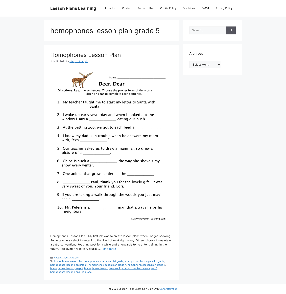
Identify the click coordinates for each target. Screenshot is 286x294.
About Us (110, 8)
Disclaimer (189, 8)
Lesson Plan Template (66, 257)
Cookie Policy (168, 8)
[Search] (231, 30)
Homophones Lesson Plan (85, 54)
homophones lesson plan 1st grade (103, 261)
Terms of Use (146, 8)
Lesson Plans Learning (73, 8)
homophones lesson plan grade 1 (68, 264)
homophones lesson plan (68, 261)
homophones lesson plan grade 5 (146, 264)
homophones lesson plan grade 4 (107, 264)
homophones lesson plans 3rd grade (71, 271)
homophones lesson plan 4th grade (144, 261)
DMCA (205, 8)
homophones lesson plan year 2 (102, 268)
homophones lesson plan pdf (66, 268)
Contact (126, 8)
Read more (108, 248)
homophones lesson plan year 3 (139, 268)
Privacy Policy (224, 8)
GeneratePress (168, 288)
